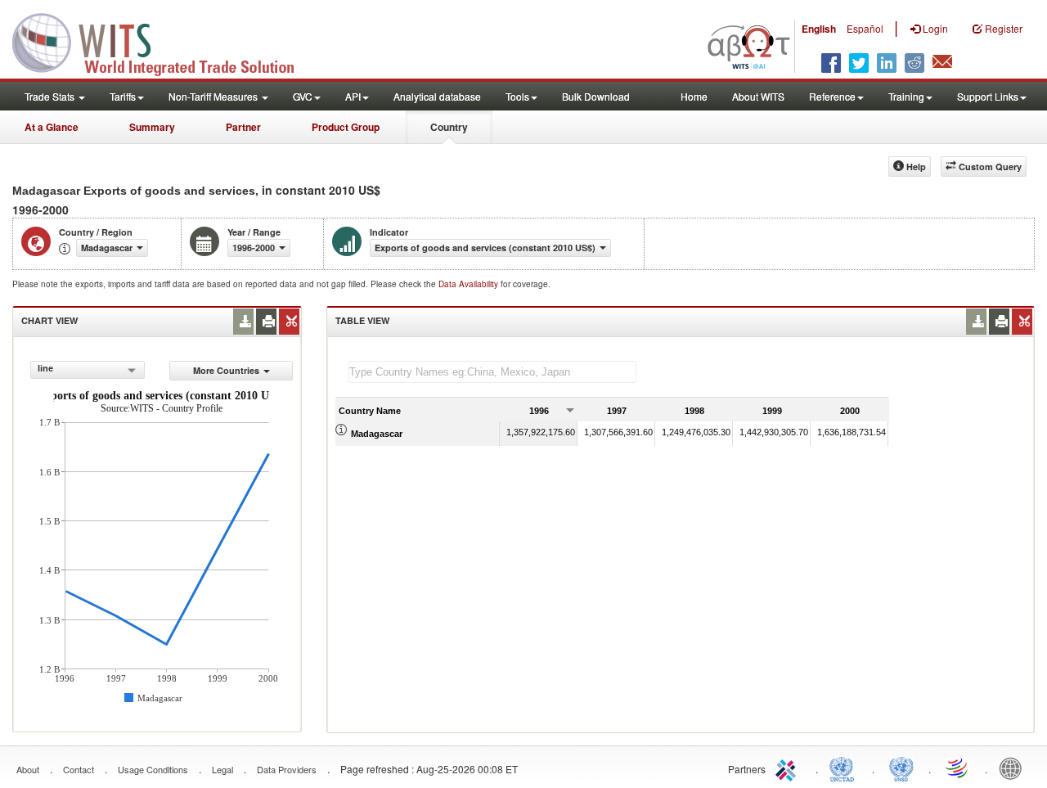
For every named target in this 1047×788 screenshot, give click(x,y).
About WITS (758, 96)
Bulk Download (596, 96)
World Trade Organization (957, 767)
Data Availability (469, 284)
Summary (152, 126)
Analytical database (437, 96)
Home (694, 96)
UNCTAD (845, 767)
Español (865, 28)
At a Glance (52, 126)
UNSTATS (901, 767)
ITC (788, 767)
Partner (243, 126)
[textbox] (492, 372)
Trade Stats (51, 96)
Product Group (346, 126)
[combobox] (87, 370)
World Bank (1014, 767)
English (819, 28)
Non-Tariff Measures (214, 96)
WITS (163, 41)
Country (449, 126)
